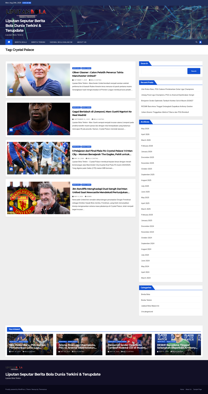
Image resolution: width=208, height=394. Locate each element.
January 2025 (146, 220)
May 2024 (145, 266)
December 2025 (147, 157)
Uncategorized (147, 312)
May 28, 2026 (115, 351)
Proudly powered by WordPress (15, 389)
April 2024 (145, 272)
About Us (81, 42)
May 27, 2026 (164, 351)
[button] (196, 42)
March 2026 (146, 140)
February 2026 (147, 146)
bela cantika (96, 80)
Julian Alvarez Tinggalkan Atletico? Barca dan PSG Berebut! (165, 112)
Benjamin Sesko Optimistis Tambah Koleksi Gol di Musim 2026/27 (167, 101)
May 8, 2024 (78, 196)
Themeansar (43, 389)
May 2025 (145, 197)
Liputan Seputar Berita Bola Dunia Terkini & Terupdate (25, 26)
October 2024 (146, 238)
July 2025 (145, 186)
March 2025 (146, 209)
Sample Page (197, 389)
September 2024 (147, 243)
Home (182, 389)
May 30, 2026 (16, 351)
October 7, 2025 (81, 80)
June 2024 (145, 261)
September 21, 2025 (82, 119)
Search (144, 63)
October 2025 (146, 169)
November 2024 (147, 232)
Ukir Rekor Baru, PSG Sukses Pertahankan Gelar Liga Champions (167, 89)
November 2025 (147, 163)
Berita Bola (21, 42)
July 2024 (145, 255)
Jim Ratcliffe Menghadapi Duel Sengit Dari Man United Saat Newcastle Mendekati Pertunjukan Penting (100, 192)
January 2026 (146, 152)
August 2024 (146, 249)
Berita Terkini (38, 42)
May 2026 (145, 129)
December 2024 (147, 226)
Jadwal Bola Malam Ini (61, 42)
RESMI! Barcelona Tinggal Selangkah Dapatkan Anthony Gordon (167, 106)
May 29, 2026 (66, 351)
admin (89, 196)
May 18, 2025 (79, 158)
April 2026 (145, 134)
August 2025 (146, 180)
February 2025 (147, 215)
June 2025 (145, 192)
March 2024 (146, 278)
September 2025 (147, 174)
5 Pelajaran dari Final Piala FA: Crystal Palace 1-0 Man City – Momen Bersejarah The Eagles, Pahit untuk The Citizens (102, 154)
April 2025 (145, 203)
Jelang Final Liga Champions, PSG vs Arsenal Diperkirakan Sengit (167, 95)
